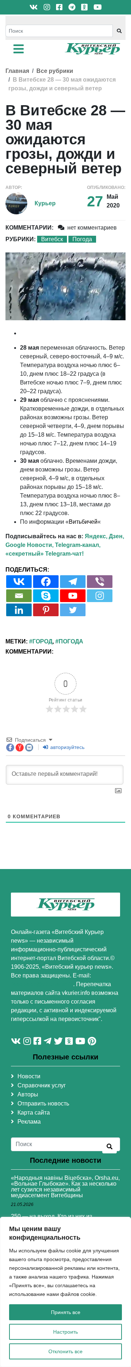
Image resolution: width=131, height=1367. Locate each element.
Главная (17, 71)
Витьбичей (83, 522)
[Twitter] (73, 610)
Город (42, 641)
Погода (82, 239)
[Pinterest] (46, 610)
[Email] (19, 595)
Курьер (45, 203)
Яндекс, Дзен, (104, 536)
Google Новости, (29, 545)
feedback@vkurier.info (42, 984)
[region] (65, 1292)
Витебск (52, 239)
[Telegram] (73, 581)
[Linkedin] (19, 610)
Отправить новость (43, 1103)
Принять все (65, 1312)
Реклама (29, 1122)
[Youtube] (73, 595)
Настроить (65, 1332)
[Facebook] (46, 581)
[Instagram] (99, 595)
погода (71, 641)
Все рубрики (54, 71)
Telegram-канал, (77, 545)
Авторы (27, 1094)
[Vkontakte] (19, 581)
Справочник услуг (41, 1085)
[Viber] (99, 581)
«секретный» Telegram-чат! (44, 554)
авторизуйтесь (66, 747)
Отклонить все (65, 1351)
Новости (28, 1076)
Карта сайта (33, 1112)
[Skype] (46, 595)
